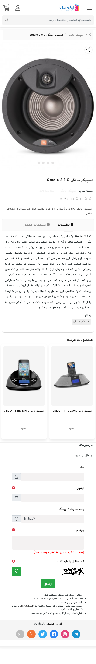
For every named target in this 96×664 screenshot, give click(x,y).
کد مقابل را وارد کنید (70, 561)
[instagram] (65, 634)
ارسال (48, 583)
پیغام (80, 530)
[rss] (31, 634)
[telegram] (76, 634)
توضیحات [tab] (64, 225)
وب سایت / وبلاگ (71, 509)
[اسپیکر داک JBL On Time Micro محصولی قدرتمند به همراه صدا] (24, 376)
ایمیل (80, 488)
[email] (20, 634)
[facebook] (54, 634)
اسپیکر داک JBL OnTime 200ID (73, 411)
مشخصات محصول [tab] (35, 225)
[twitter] (42, 634)
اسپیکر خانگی (76, 35)
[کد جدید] (16, 571)
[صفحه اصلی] (91, 35)
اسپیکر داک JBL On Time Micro (24, 411)
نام (82, 467)
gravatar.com (27, 606)
